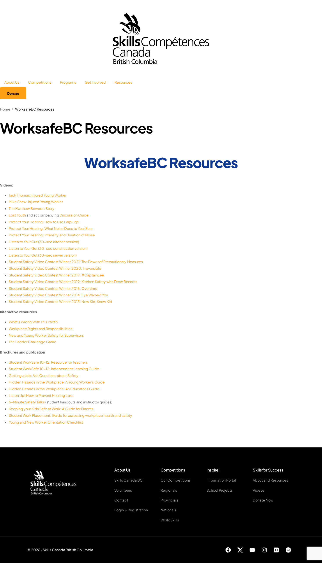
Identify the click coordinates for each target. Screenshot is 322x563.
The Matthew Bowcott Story (31, 208)
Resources (123, 82)
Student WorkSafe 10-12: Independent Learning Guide (54, 368)
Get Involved (95, 82)
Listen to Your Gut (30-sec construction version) (48, 248)
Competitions (39, 82)
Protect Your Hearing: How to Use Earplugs (44, 222)
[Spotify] (288, 549)
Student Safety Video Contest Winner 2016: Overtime (53, 288)
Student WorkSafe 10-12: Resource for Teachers (48, 362)
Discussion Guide (74, 215)
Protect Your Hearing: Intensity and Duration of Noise (52, 235)
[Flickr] (276, 549)
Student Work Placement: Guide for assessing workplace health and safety (70, 415)
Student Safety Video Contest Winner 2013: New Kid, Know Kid (60, 301)
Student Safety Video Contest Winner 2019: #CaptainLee (56, 275)
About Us (11, 82)
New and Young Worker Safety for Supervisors (46, 335)
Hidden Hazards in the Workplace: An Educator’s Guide (54, 389)
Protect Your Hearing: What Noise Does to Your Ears (50, 228)
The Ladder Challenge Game (32, 342)
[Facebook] (228, 549)
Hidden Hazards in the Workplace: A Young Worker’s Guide (57, 382)
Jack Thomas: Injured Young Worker (37, 195)
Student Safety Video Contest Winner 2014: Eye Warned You (58, 295)
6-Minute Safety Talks (27, 402)
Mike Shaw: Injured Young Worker (36, 201)
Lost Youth (17, 215)
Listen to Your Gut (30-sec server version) (43, 255)
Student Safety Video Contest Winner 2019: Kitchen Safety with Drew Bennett (73, 281)
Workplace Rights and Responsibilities (40, 328)
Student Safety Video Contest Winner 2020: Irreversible (55, 268)
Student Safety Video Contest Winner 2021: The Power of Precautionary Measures (76, 261)
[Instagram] (264, 549)
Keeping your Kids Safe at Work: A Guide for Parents (51, 408)
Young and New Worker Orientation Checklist (46, 422)
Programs (68, 82)
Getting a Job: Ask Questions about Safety (43, 375)
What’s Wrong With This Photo (33, 322)
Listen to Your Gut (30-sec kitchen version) (44, 241)
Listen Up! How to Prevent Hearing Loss (41, 395)
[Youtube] (252, 549)
